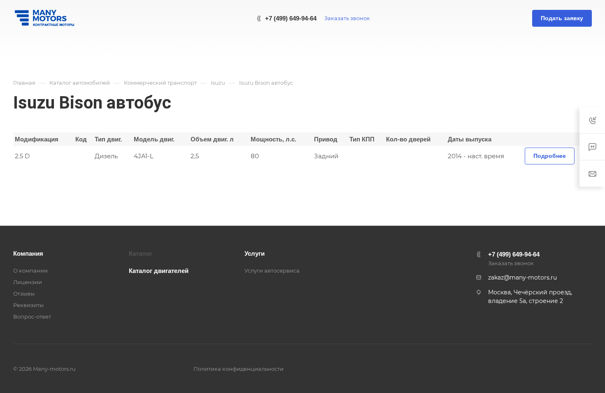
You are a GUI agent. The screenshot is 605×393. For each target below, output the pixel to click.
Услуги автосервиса (272, 270)
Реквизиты (28, 305)
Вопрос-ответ (32, 316)
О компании (30, 270)
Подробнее (549, 156)
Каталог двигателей (158, 270)
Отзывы (24, 293)
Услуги (254, 253)
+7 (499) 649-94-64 (290, 18)
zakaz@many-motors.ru (522, 277)
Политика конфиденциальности (238, 368)
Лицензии (27, 282)
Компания (28, 253)
